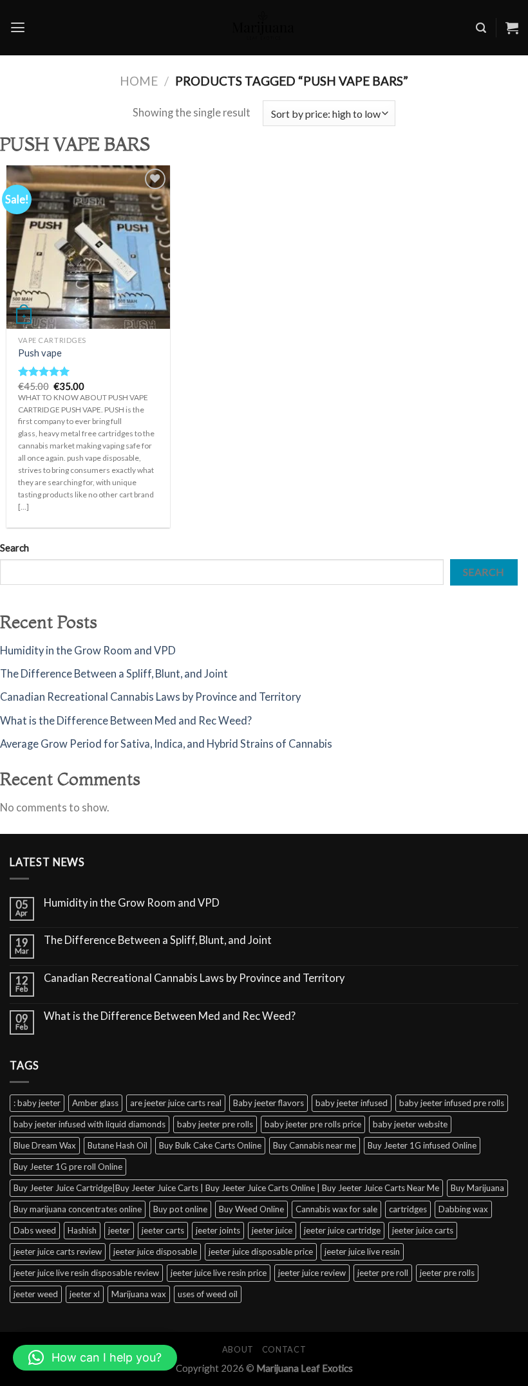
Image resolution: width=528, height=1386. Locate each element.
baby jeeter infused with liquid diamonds (89, 1124)
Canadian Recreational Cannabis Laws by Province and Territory (150, 696)
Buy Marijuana (477, 1188)
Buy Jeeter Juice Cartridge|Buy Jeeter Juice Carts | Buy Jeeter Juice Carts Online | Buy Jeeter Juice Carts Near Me (226, 1188)
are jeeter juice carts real (176, 1103)
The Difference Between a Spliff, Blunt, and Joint (114, 673)
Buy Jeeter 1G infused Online (422, 1145)
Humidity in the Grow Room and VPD (88, 650)
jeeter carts (163, 1230)
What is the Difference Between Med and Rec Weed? (126, 720)
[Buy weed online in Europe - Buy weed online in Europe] (264, 27)
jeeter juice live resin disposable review (86, 1273)
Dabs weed (35, 1230)
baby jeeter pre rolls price (313, 1124)
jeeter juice (272, 1230)
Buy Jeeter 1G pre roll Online (68, 1166)
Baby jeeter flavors (268, 1103)
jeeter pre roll (382, 1273)
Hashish (82, 1230)
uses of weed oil (208, 1294)
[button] (95, 1358)
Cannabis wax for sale (336, 1209)
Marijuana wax (138, 1294)
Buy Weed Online (251, 1209)
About (238, 1349)
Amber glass (95, 1103)
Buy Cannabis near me (314, 1145)
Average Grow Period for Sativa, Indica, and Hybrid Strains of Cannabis (166, 743)
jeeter (119, 1230)
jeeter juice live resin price (219, 1273)
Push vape (40, 352)
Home (139, 80)
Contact (284, 1349)
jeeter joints (218, 1230)
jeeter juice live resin (362, 1251)
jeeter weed (36, 1294)
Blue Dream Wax (45, 1145)
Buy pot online (180, 1209)
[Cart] (511, 28)
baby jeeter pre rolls (215, 1124)
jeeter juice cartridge (342, 1230)
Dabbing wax (463, 1209)
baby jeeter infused (352, 1103)
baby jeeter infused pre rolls (451, 1103)
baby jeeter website (410, 1124)
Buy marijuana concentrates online (78, 1209)
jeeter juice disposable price (261, 1251)
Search (14, 547)
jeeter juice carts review (58, 1251)
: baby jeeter (37, 1103)
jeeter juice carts (422, 1230)
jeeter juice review (312, 1273)
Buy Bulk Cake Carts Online (210, 1145)
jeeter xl (85, 1294)
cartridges (408, 1209)
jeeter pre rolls (447, 1273)
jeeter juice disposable (155, 1251)
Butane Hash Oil (117, 1145)
